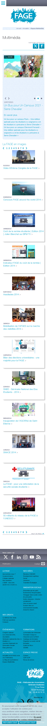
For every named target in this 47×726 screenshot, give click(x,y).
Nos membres (7, 580)
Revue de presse (28, 660)
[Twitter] (6, 557)
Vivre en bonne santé (30, 603)
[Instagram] (25, 557)
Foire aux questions (9, 620)
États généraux (7, 647)
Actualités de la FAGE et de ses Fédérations (11, 657)
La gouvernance (8, 576)
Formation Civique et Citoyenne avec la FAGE (31, 636)
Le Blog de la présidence (10, 660)
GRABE (25, 647)
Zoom (10, 57)
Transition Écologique (30, 582)
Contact (25, 655)
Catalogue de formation (30, 639)
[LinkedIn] (19, 557)
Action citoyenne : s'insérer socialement (31, 600)
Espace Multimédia (8, 662)
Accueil (18, 28)
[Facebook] (12, 557)
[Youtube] (32, 557)
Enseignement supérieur (31, 576)
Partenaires (7, 564)
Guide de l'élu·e (28, 645)
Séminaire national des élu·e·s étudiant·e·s (12, 640)
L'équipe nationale (8, 578)
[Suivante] (26, 148)
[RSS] (38, 557)
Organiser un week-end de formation (31, 642)
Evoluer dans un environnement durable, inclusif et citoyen (30, 608)
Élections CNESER (29, 574)
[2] (38, 98)
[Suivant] (8, 98)
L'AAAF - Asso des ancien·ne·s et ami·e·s (10, 584)
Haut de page (36, 534)
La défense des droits (9, 617)
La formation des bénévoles (32, 632)
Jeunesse (26, 580)
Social (25, 578)
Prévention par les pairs (30, 590)
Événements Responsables (32, 592)
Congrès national (8, 632)
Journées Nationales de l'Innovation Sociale (10, 644)
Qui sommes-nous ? (9, 574)
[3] (41, 98)
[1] (34, 98)
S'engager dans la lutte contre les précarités (32, 596)
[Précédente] (3, 148)
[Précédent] (5, 98)
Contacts (5, 622)
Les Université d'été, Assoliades (9, 636)
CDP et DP (26, 657)
